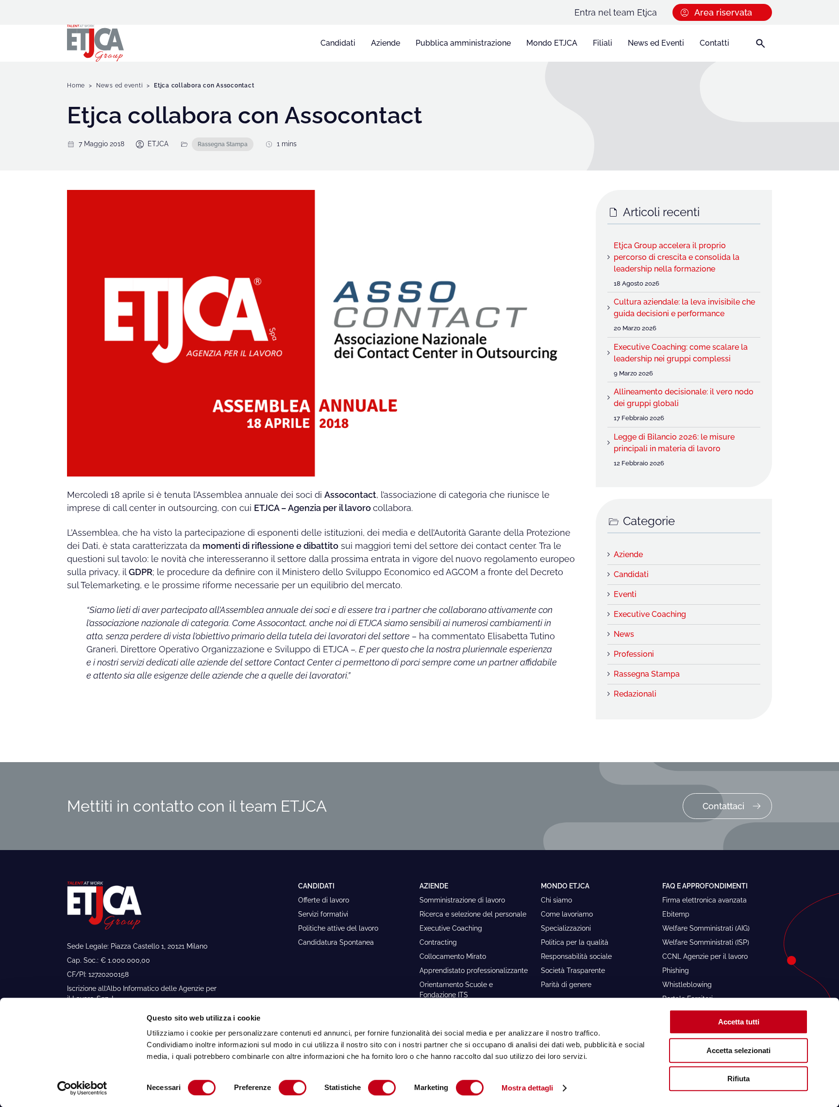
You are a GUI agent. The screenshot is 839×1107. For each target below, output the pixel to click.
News (624, 634)
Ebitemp (675, 914)
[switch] (292, 1087)
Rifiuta (738, 1078)
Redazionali (635, 693)
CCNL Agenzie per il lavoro (705, 956)
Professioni (634, 654)
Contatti (714, 43)
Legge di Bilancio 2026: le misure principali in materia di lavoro (674, 442)
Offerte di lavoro (323, 900)
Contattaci (723, 806)
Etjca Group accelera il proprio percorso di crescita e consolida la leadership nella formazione (676, 257)
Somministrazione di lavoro (462, 900)
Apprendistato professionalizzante (474, 970)
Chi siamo (556, 900)
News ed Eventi (656, 43)
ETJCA (158, 144)
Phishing (675, 970)
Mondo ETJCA (551, 43)
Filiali (602, 43)
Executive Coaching (650, 614)
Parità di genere (566, 984)
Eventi (625, 594)
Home (76, 85)
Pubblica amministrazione (463, 43)
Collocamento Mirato (453, 956)
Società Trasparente (573, 970)
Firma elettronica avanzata (704, 900)
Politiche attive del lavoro (338, 928)
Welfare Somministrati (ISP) (705, 942)
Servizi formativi (323, 914)
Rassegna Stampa (223, 144)
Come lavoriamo (567, 914)
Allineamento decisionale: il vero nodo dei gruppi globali (684, 397)
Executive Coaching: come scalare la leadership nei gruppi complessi (681, 352)
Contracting (438, 942)
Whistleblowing (687, 984)
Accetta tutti (738, 1022)
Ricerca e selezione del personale (473, 914)
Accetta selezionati (738, 1050)
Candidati (337, 43)
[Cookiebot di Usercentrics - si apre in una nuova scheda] (82, 1088)
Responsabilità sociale (576, 956)
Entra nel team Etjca (615, 12)
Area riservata (723, 12)
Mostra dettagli (528, 1088)
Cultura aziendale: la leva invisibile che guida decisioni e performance (684, 307)
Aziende (385, 43)
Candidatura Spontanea (336, 942)
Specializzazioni (566, 928)
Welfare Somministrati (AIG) (706, 928)
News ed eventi (119, 85)
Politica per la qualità (574, 942)
